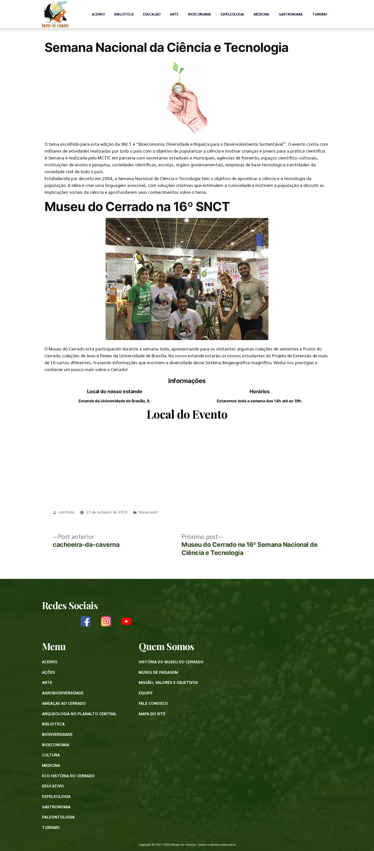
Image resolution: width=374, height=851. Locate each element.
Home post (148, 512)
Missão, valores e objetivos (168, 682)
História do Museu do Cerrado (171, 661)
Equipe (146, 692)
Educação (151, 14)
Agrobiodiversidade (62, 692)
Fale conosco (153, 703)
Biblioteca (123, 14)
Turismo (319, 14)
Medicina (261, 14)
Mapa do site (152, 713)
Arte (174, 14)
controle (66, 512)
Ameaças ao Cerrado (64, 703)
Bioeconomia (199, 14)
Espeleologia (232, 14)
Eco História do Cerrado (68, 775)
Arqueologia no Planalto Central (79, 713)
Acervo (98, 14)
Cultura (51, 754)
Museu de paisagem (158, 672)
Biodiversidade (57, 734)
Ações (48, 672)
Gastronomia (291, 14)
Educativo (53, 785)
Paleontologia (58, 816)
